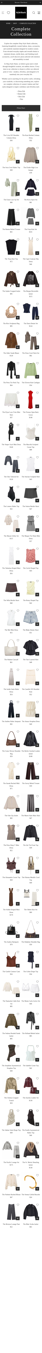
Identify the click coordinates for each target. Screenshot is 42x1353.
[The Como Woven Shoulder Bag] (11, 738)
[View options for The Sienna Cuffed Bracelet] (37, 1188)
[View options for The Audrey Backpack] (18, 936)
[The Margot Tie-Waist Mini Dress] (30, 523)
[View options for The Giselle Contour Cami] (18, 965)
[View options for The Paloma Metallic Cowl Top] (37, 871)
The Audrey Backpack (11, 942)
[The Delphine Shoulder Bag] (30, 929)
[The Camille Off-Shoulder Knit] (30, 676)
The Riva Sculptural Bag (11, 323)
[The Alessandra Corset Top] (11, 864)
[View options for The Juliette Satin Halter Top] (18, 1248)
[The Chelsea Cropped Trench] (11, 1085)
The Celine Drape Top (30, 971)
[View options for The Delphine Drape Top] (18, 1280)
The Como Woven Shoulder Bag (11, 752)
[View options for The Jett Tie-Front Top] (37, 839)
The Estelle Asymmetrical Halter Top (30, 1131)
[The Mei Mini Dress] (11, 617)
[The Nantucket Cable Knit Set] (11, 988)
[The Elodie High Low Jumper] (30, 155)
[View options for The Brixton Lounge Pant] (18, 1218)
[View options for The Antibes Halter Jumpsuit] (18, 715)
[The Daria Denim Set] (30, 310)
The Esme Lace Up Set (11, 200)
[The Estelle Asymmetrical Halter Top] (30, 1117)
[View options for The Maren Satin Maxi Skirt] (37, 809)
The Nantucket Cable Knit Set (11, 1002)
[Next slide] (40, 2)
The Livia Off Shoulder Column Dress (11, 136)
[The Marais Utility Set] (11, 523)
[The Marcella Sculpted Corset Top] (30, 431)
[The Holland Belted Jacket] (30, 1020)
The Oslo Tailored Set (11, 477)
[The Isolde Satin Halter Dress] (11, 676)
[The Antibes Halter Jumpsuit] (11, 708)
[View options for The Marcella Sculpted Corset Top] (37, 438)
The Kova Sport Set (30, 200)
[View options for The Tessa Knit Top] (18, 253)
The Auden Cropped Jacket (11, 291)
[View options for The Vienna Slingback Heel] (37, 1248)
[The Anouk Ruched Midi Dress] (11, 770)
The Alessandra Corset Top (11, 877)
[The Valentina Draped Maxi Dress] (11, 555)
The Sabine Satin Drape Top (11, 1130)
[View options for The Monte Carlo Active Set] (37, 995)
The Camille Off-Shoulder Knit (30, 690)
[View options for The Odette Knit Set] (37, 903)
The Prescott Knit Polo (30, 1286)
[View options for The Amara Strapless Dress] (37, 715)
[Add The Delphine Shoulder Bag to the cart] (37, 936)
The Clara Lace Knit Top (30, 1348)
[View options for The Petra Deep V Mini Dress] (18, 839)
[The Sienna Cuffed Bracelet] (30, 1182)
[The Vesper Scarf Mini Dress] (11, 431)
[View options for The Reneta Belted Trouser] (18, 223)
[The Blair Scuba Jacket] (30, 1211)
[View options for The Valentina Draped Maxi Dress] (18, 562)
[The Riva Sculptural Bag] (11, 310)
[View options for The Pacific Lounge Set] (18, 1156)
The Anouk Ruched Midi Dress (11, 784)
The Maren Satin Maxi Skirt (30, 815)
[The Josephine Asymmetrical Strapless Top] (11, 1053)
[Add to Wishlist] (18, 116)
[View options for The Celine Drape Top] (37, 965)
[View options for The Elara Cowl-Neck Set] (37, 347)
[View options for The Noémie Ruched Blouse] (18, 1188)
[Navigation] (3, 13)
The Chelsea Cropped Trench (11, 1099)
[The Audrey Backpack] (11, 929)
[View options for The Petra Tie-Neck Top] (18, 376)
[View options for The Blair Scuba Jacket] (37, 1218)
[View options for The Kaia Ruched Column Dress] (37, 129)
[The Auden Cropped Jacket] (11, 278)
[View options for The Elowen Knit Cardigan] (37, 376)
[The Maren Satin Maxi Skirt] (30, 803)
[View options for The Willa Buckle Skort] (18, 594)
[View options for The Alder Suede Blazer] (18, 347)
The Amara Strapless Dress (31, 721)
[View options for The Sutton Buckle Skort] (37, 500)
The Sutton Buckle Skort (31, 506)
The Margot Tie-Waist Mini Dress (31, 537)
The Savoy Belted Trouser (30, 783)
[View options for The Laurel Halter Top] (18, 1309)
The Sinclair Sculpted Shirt (31, 477)
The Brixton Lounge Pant (11, 1224)
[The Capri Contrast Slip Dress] (30, 246)
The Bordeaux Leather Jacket (30, 1317)
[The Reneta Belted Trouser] (11, 216)
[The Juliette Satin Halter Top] (11, 1241)
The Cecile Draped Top (30, 568)
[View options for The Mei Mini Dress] (18, 624)
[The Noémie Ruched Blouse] (11, 1182)
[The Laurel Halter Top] (11, 1303)
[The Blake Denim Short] (30, 617)
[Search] (33, 12)
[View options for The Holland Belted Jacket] (37, 1027)
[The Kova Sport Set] (30, 187)
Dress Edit (21, 91)
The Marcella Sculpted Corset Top (30, 446)
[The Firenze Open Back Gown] (30, 399)
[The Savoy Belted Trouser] (30, 770)
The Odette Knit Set (30, 909)
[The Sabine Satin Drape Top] (11, 1117)
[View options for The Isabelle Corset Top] (37, 1059)
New (21, 99)
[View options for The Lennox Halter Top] (18, 500)
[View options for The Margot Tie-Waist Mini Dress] (37, 530)
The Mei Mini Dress (11, 630)
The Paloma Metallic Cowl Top (31, 878)
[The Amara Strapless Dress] (30, 708)
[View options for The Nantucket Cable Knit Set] (18, 995)
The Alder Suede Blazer (11, 353)
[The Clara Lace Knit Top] (30, 1335)
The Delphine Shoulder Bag (30, 942)
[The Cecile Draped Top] (30, 555)
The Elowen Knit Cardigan (31, 382)
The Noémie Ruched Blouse (11, 1194)
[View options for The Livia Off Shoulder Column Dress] (18, 129)
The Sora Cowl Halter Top (11, 167)
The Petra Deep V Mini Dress (11, 846)
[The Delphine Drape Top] (11, 1273)
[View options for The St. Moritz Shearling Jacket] (37, 1156)
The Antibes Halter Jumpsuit (11, 721)
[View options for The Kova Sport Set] (37, 194)
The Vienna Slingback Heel (31, 1254)
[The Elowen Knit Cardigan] (30, 370)
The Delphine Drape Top (11, 1286)
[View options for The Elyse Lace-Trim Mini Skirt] (18, 406)
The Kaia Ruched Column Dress (30, 136)
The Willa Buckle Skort (11, 600)
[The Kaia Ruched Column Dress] (30, 122)
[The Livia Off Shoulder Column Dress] (11, 122)
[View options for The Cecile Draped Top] (37, 562)
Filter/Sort (21, 108)
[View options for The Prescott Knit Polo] (37, 1280)
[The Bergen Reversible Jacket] (30, 278)
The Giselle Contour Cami (11, 971)
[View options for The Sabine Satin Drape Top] (18, 1124)
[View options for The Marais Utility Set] (18, 530)
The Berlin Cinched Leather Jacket (30, 752)
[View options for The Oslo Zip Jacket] (18, 809)
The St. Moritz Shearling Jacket (30, 1163)
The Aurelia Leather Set (31, 1098)
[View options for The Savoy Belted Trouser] (37, 777)
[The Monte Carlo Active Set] (30, 988)
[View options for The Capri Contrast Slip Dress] (37, 253)
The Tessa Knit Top (11, 259)
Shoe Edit (21, 96)
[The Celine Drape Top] (30, 958)
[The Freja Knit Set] (30, 216)
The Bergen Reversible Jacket (30, 292)
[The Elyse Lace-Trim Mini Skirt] (11, 399)
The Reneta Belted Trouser (11, 229)
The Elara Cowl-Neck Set (30, 353)
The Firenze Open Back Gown (30, 413)
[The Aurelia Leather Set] (30, 1085)
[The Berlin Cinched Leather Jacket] (30, 738)
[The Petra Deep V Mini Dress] (11, 832)
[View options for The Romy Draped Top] (37, 594)
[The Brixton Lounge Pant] (11, 1211)
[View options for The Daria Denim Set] (37, 317)
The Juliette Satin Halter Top (11, 1255)
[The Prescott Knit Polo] (30, 1273)
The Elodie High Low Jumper (30, 169)
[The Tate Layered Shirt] (30, 647)
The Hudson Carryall (11, 659)
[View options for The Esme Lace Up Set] (18, 194)
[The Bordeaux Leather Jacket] (30, 1303)
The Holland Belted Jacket (30, 1033)
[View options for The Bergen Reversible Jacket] (37, 285)
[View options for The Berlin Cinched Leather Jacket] (37, 745)
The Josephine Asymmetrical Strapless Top (11, 1067)
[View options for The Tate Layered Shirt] (37, 653)
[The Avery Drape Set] (11, 1335)
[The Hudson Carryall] (11, 647)
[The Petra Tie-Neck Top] (11, 370)
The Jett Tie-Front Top (30, 845)
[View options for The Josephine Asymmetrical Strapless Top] (18, 1059)
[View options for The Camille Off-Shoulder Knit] (37, 683)
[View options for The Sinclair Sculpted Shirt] (37, 471)
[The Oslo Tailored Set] (11, 464)
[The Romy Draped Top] (30, 587)
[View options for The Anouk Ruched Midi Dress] (18, 777)
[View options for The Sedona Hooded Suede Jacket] (18, 1027)
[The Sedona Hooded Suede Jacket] (11, 1020)
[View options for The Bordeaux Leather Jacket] (37, 1309)
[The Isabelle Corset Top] (30, 1053)
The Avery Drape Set (11, 1348)
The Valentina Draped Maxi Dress (11, 569)
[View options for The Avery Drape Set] (18, 1342)
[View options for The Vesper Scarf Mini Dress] (18, 438)
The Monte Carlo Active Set (30, 1001)
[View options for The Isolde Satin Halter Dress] (18, 683)
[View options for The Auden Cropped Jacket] (18, 285)
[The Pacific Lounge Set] (11, 1149)
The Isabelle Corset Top (31, 1065)
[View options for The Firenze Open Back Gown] (37, 406)
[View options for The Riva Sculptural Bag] (18, 317)
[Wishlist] (8, 12)
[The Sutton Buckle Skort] (30, 493)
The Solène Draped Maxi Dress (11, 911)
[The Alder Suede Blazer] (11, 340)
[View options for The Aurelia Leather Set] (37, 1092)
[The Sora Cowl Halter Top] (11, 155)
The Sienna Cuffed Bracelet (31, 1194)
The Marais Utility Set (11, 536)
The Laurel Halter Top (11, 1315)
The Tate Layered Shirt (30, 659)
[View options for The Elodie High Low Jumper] (37, 161)
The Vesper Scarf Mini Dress (11, 444)
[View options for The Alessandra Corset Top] (18, 871)
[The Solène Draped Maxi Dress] (11, 897)
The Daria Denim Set (31, 323)
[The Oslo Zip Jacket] (11, 803)
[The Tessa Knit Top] (11, 246)
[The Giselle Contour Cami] (11, 958)
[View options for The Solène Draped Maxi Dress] (18, 903)
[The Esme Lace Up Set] (11, 187)
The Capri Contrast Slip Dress (31, 260)
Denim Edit (21, 94)
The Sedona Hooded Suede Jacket (11, 1034)
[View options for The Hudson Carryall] (18, 653)
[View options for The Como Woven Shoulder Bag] (18, 745)
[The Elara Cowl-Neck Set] (30, 340)
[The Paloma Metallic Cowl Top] (30, 864)
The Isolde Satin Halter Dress (11, 690)
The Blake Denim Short (31, 630)
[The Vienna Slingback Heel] (30, 1241)
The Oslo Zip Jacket (11, 815)
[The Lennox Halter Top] (11, 493)
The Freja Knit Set (30, 229)
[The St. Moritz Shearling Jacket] (30, 1149)
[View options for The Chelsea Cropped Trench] (18, 1092)
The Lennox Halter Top (11, 506)
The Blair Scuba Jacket (30, 1224)
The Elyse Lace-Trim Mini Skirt (11, 413)
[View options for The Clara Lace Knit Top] (37, 1342)
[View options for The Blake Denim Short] (37, 624)
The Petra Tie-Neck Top (11, 382)
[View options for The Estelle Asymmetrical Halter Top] (37, 1124)
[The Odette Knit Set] (30, 897)
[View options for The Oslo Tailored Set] (18, 471)
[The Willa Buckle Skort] (11, 587)
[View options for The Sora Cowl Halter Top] (18, 161)
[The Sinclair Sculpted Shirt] (30, 464)
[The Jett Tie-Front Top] (30, 832)
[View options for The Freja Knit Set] (37, 223)
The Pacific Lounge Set (11, 1162)
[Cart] (38, 12)
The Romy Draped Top (30, 600)
